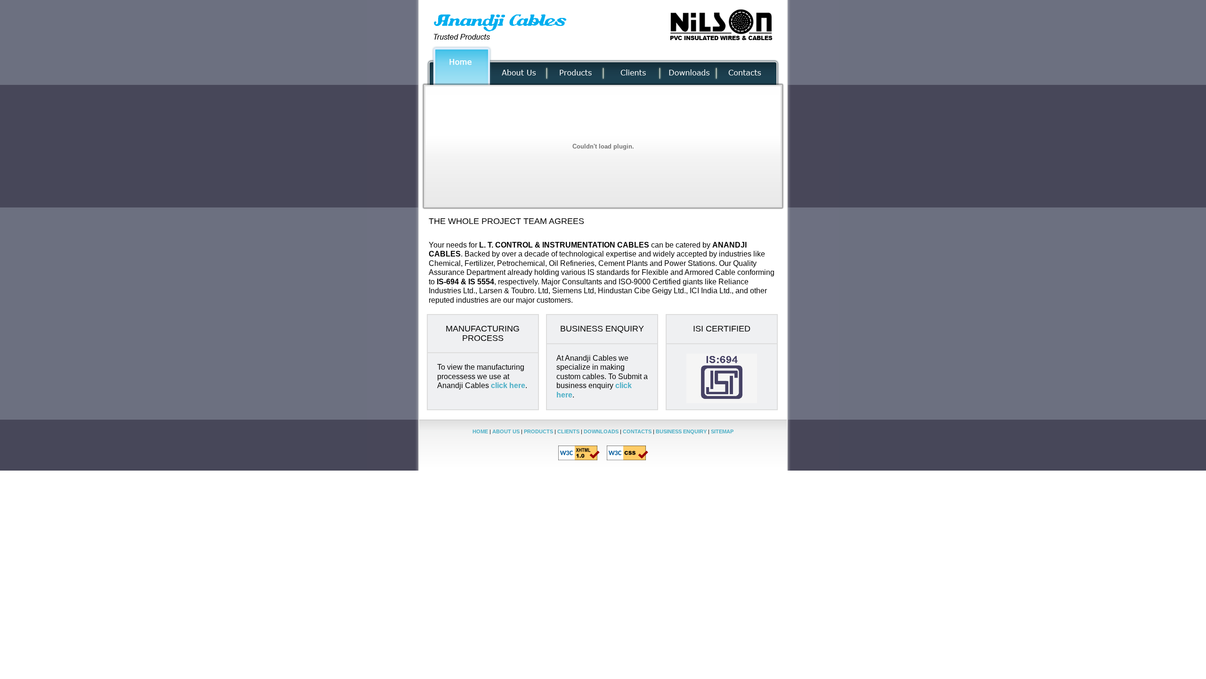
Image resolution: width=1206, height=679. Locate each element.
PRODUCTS (538, 431)
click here (508, 385)
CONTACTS (637, 431)
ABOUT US (506, 431)
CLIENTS (568, 431)
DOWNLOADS (601, 431)
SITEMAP (722, 431)
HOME (480, 431)
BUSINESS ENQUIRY (681, 431)
